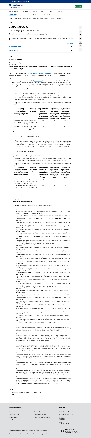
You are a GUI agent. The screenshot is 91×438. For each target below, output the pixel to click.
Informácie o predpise (15, 46)
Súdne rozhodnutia (55, 11)
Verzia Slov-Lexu (37, 411)
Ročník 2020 (52, 18)
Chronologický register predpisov (40, 18)
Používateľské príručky (14, 414)
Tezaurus (34, 11)
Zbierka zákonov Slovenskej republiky (22, 18)
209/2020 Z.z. (60, 18)
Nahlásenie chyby (13, 417)
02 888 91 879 (62, 418)
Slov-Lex (27, 1)
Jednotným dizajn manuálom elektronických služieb (34, 434)
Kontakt (36, 420)
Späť (11, 22)
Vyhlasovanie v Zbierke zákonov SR (42, 417)
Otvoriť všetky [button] (70, 43)
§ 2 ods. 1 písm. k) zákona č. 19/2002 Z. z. (40, 73)
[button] (80, 27)
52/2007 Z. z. (38, 81)
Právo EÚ (43, 11)
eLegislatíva (25, 11)
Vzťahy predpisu (13, 50)
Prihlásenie (78, 6)
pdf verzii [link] (70, 38)
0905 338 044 (62, 419)
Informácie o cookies (13, 420)
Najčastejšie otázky (13, 411)
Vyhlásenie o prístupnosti (40, 414)
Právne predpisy (13, 11)
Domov (10, 18)
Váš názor (37, 14)
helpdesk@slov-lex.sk (64, 423)
